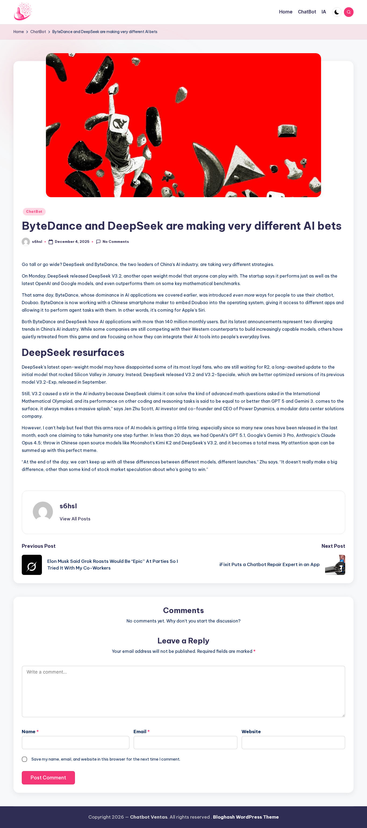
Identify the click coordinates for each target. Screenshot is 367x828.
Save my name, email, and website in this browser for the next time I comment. (105, 759)
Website (251, 732)
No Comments (116, 241)
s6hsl (68, 506)
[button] (75, 518)
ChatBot (34, 212)
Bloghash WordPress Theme (246, 817)
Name (30, 732)
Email (142, 732)
